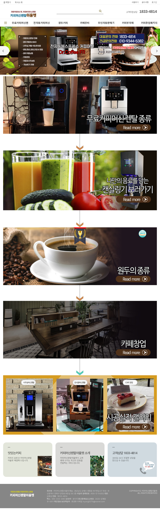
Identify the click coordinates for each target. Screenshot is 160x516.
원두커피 (63, 22)
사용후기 (135, 2)
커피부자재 (128, 22)
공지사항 (145, 2)
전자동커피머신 (41, 22)
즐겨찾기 (7, 2)
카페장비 (84, 22)
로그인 (154, 2)
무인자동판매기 (106, 22)
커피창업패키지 (149, 22)
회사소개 (18, 2)
